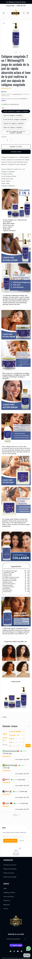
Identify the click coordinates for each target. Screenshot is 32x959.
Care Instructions (8, 896)
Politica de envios (8, 873)
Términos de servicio (9, 865)
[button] (4, 13)
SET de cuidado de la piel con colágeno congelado (15, 132)
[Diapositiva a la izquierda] (12, 52)
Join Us (5, 908)
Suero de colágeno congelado (12, 115)
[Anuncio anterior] (3, 2)
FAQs (5, 888)
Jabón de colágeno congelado (12, 127)
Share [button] (5, 717)
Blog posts (6, 904)
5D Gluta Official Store (12, 958)
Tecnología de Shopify (24, 958)
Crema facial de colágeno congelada (15, 119)
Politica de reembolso (9, 869)
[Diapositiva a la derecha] (20, 52)
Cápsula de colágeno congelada (13, 123)
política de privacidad (9, 877)
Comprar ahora (16, 151)
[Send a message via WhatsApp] (28, 948)
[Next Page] (19, 815)
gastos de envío (17, 94)
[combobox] (24, 840)
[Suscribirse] (25, 939)
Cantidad (3, 136)
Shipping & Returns (9, 892)
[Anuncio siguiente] (29, 2)
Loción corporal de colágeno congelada (15, 111)
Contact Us (6, 900)
